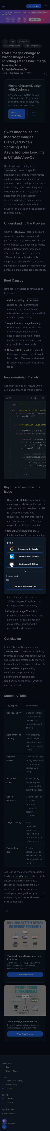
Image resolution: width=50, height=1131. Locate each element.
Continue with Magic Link (25, 586)
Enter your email (12, 576)
